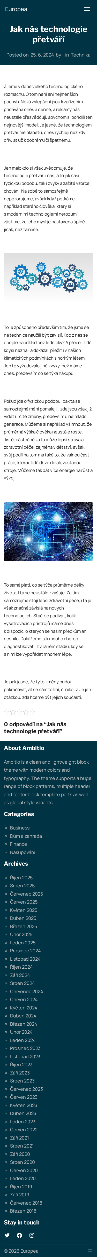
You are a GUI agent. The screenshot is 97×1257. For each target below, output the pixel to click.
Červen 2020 (24, 1170)
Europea (16, 9)
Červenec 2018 (26, 1203)
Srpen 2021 (22, 1146)
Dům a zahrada (26, 836)
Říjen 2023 (21, 1064)
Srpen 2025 (22, 885)
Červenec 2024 (26, 991)
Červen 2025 (24, 902)
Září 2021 (19, 1138)
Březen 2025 (23, 926)
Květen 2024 (24, 1008)
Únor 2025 (21, 934)
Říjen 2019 (21, 1186)
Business (19, 828)
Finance (18, 844)
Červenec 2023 (26, 1089)
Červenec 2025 (26, 894)
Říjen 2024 (21, 967)
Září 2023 (20, 1073)
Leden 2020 (23, 1178)
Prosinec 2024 (25, 950)
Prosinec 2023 (25, 1048)
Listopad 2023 (25, 1056)
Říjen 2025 (21, 877)
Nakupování (22, 852)
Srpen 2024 (22, 983)
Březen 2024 (23, 1024)
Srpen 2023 (22, 1081)
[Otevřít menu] (87, 9)
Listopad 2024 (25, 959)
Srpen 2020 (22, 1162)
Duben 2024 (23, 1016)
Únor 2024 (21, 1032)
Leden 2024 (23, 1040)
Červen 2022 (24, 1129)
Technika (81, 55)
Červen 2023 (24, 1097)
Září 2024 (20, 975)
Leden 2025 (22, 942)
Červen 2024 (24, 999)
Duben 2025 (23, 918)
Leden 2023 (22, 1121)
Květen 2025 (23, 910)
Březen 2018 (23, 1211)
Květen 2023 (23, 1105)
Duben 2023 (23, 1113)
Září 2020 (20, 1154)
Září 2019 (19, 1194)
